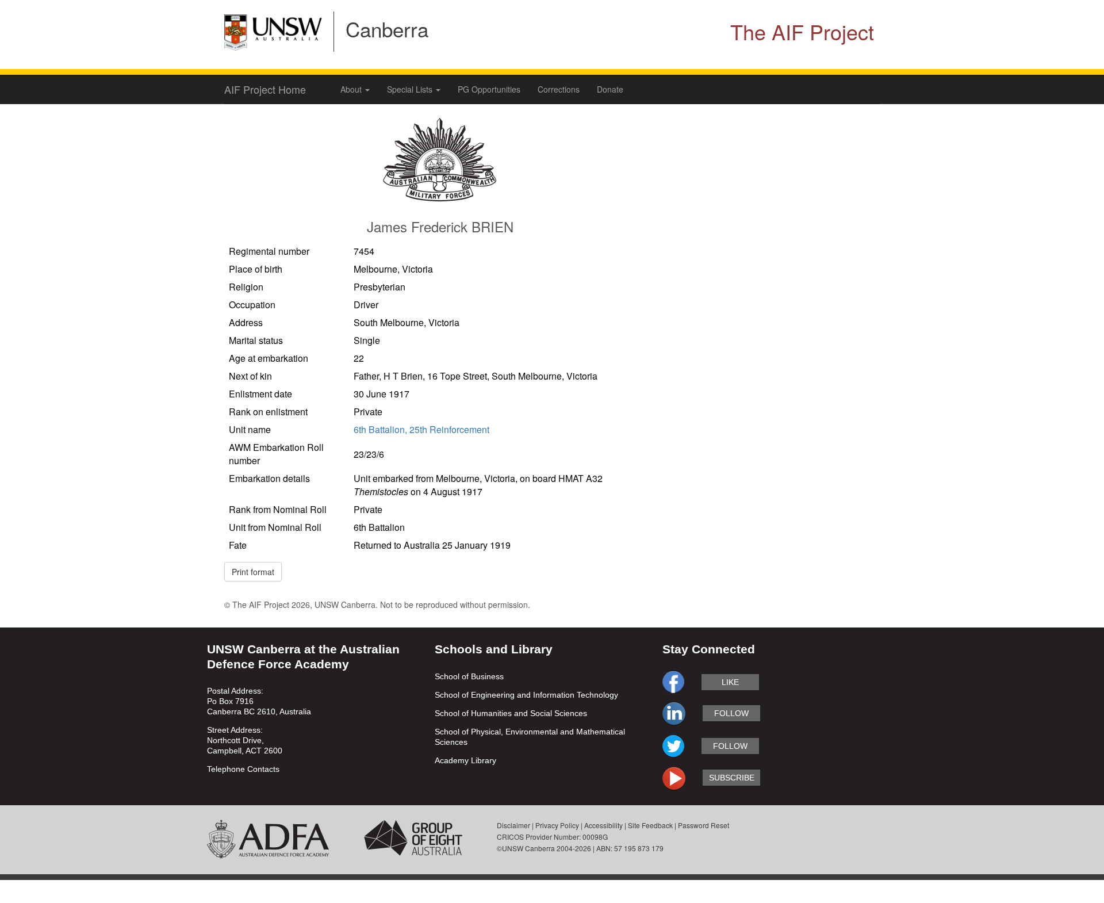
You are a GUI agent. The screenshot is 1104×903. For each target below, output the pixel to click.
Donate (610, 89)
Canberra (387, 28)
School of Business (469, 676)
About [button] (352, 89)
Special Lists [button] (411, 89)
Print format (253, 571)
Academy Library (465, 760)
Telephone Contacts (243, 769)
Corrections (559, 89)
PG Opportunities (489, 89)
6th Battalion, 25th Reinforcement (421, 429)
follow (731, 713)
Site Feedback (650, 825)
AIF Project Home (265, 89)
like (730, 682)
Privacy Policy (557, 825)
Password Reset (703, 825)
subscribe (731, 777)
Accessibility (603, 825)
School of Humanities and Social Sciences (511, 713)
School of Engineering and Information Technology (526, 694)
